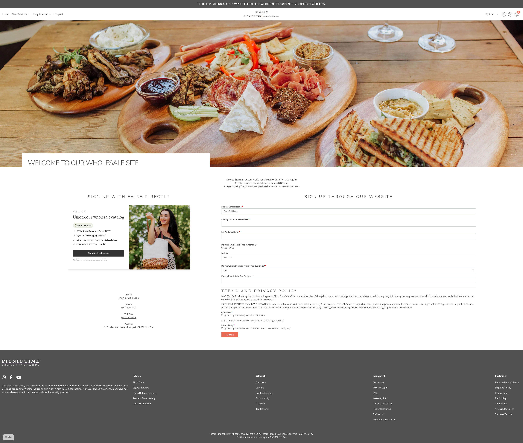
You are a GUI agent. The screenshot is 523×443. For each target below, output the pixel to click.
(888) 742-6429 (128, 317)
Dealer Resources (382, 408)
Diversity (260, 403)
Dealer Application (382, 403)
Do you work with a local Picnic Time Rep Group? (243, 266)
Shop (137, 376)
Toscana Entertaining (144, 398)
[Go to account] (511, 14)
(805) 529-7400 (128, 307)
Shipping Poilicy (503, 387)
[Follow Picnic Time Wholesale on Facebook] (11, 377)
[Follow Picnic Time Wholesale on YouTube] (18, 377)
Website (224, 253)
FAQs (375, 392)
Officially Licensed (142, 403)
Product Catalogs (264, 392)
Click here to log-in (286, 179)
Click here (240, 183)
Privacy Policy (227, 325)
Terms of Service (503, 414)
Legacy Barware (141, 387)
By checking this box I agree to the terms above (245, 315)
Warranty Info (380, 398)
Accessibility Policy (504, 408)
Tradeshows (262, 408)
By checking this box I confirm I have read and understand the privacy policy (257, 328)
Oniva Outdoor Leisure (144, 392)
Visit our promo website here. (284, 186)
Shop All (58, 14)
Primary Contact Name (231, 206)
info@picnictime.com (128, 297)
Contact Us (378, 382)
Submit (230, 334)
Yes (225, 248)
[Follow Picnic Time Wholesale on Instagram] (4, 377)
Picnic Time (138, 382)
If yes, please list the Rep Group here (237, 276)
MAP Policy (500, 398)
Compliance (501, 403)
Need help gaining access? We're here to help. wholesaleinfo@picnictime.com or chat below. (262, 4)
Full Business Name (230, 232)
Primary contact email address (234, 219)
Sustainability (263, 398)
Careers (260, 387)
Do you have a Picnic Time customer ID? (239, 244)
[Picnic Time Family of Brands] (261, 14)
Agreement (226, 312)
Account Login (380, 387)
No (232, 248)
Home (5, 14)
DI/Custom (378, 414)
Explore (489, 14)
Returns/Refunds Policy (507, 382)
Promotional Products (384, 419)
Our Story (261, 382)
